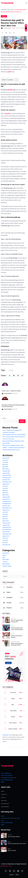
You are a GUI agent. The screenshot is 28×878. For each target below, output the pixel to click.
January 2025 (5, 499)
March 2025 (5, 495)
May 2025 (5, 490)
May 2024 (5, 516)
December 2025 (6, 475)
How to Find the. (12, 850)
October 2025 (6, 479)
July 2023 (5, 538)
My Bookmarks (5, 806)
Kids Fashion (5, 559)
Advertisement (5, 803)
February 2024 (6, 523)
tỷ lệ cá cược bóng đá (6, 775)
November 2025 (6, 477)
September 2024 (6, 508)
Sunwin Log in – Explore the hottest (11, 390)
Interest (3, 797)
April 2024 (5, 518)
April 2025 (5, 492)
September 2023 (6, 534)
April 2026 (5, 466)
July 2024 (5, 512)
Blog (3, 557)
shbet (18, 818)
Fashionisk (5, 735)
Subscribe (21, 602)
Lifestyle (4, 561)
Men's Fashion (6, 564)
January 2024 (5, 525)
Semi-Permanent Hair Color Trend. (17, 843)
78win (17, 874)
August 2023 (5, 536)
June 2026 (5, 462)
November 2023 (6, 529)
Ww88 (2, 782)
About (2, 791)
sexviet (11, 874)
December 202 (6, 544)
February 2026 (6, 471)
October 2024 (6, 505)
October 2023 (6, 531)
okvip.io (3, 816)
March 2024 (5, 521)
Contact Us (4, 794)
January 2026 (5, 473)
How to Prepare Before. (14, 836)
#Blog (4, 16)
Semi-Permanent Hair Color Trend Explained (13, 434)
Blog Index (4, 800)
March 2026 (5, 469)
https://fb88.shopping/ (7, 780)
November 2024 (6, 503)
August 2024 (5, 510)
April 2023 (5, 542)
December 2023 (6, 527)
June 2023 (5, 540)
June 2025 (5, 488)
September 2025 (6, 482)
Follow (21, 587)
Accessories (5, 553)
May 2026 (5, 464)
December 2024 (6, 501)
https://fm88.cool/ (6, 773)
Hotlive (8, 777)
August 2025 (5, 484)
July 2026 (5, 460)
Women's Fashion (6, 566)
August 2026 (5, 458)
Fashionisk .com (6, 866)
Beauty (4, 555)
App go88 (11, 370)
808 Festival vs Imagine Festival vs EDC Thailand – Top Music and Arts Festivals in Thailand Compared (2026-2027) (13, 447)
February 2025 (6, 497)
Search (4, 418)
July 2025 (5, 486)
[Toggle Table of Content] (15, 80)
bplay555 (10, 90)
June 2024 (5, 514)
